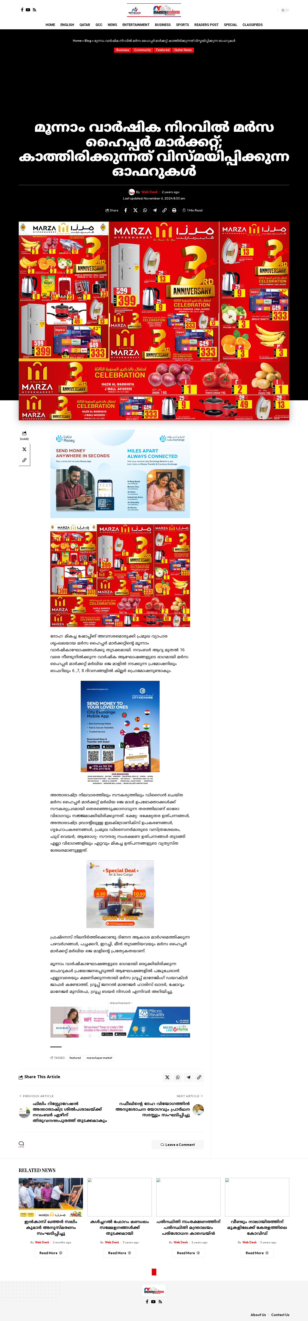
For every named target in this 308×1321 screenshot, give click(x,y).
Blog (88, 41)
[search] (273, 10)
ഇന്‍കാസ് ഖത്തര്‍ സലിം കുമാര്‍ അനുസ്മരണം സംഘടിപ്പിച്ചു (50, 1227)
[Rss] (34, 10)
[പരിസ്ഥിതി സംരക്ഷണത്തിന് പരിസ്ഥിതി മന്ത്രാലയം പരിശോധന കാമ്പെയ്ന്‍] (188, 1197)
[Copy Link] (164, 210)
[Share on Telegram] (154, 210)
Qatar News (183, 50)
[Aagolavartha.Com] (154, 10)
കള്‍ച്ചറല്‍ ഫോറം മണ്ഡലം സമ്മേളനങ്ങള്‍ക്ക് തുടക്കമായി (119, 1227)
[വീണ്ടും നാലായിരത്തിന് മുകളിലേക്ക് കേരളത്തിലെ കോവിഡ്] (257, 1197)
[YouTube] (28, 10)
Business (122, 50)
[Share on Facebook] (125, 210)
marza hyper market (99, 1057)
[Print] (174, 210)
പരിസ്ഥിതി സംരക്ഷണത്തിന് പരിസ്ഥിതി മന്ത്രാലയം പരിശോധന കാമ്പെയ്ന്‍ (188, 1227)
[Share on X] (135, 210)
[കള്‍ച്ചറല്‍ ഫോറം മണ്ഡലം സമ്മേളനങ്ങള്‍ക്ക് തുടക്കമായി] (119, 1197)
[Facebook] (22, 10)
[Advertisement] (154, 86)
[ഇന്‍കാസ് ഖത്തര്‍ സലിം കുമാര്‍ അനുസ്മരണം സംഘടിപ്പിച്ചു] (51, 1197)
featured (75, 1057)
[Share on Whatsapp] (144, 210)
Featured (162, 50)
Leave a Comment (180, 1145)
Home (77, 41)
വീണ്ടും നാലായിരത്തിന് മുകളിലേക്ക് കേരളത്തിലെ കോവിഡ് (257, 1227)
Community (142, 50)
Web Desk (149, 192)
